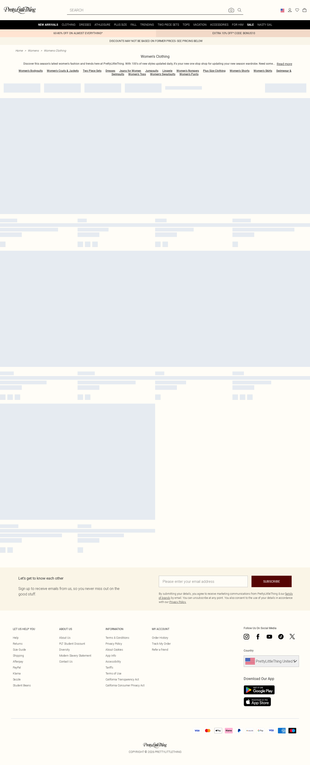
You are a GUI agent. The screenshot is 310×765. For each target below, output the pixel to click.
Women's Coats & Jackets (63, 70)
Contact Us (66, 661)
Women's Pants (188, 74)
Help (16, 637)
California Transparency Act (122, 679)
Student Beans (22, 685)
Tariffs (109, 667)
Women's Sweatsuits (162, 74)
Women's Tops (137, 74)
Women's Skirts (263, 70)
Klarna (17, 673)
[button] (282, 10)
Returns (17, 643)
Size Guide (19, 649)
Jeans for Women (130, 70)
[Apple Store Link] (259, 701)
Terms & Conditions (117, 637)
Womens (33, 50)
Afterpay (18, 661)
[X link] (292, 636)
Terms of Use (113, 673)
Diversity (64, 649)
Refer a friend (160, 649)
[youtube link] (269, 636)
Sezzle (17, 679)
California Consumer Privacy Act (125, 685)
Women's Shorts (239, 70)
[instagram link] (246, 636)
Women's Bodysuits (31, 70)
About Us (64, 637)
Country (249, 650)
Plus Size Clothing (214, 70)
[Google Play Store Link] (259, 689)
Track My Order (161, 643)
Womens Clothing (55, 50)
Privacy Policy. (177, 602)
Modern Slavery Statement (75, 655)
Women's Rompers (187, 70)
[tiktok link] (281, 636)
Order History (160, 637)
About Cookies (114, 649)
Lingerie (167, 70)
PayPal (17, 667)
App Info (111, 655)
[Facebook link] (258, 636)
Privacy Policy (114, 643)
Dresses (110, 70)
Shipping (18, 655)
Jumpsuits (151, 70)
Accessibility (113, 661)
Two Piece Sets (92, 70)
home (19, 50)
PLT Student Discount (72, 643)
